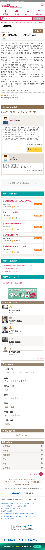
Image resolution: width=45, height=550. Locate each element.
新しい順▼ (4, 112)
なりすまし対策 (29, 516)
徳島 (12, 415)
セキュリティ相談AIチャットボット (10, 508)
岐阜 (6, 398)
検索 (38, 18)
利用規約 (32, 479)
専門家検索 (5, 14)
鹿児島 (7, 424)
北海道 (7, 372)
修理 (12, 283)
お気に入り (39, 14)
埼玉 (12, 381)
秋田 (26, 372)
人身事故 (22, 446)
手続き (22, 451)
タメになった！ (35, 149)
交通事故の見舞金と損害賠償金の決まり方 (18, 265)
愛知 (18, 398)
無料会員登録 (35, 482)
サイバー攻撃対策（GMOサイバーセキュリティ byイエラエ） (17, 513)
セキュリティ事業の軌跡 (7, 519)
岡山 (6, 415)
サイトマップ (25, 482)
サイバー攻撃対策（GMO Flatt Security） (12, 516)
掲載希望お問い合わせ (22, 484)
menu (42, 4)
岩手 (14, 372)
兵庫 (12, 407)
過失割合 (22, 468)
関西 (6, 403)
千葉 (18, 381)
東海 (6, 395)
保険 (22, 459)
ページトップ (34, 474)
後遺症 (18, 435)
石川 (6, 390)
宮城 (20, 372)
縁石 (20, 283)
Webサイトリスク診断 (20, 506)
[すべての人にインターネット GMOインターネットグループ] (19, 540)
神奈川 (25, 381)
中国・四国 (8, 412)
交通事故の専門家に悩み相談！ (22, 293)
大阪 (6, 407)
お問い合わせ (13, 479)
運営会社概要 (23, 479)
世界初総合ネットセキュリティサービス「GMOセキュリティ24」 (19, 503)
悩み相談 (16, 14)
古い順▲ (13, 112)
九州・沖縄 (8, 420)
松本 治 (13, 120)
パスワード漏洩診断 (6, 506)
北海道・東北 (9, 369)
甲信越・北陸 (9, 386)
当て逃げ (25, 435)
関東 (6, 378)
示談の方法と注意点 (10, 271)
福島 (32, 372)
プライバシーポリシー (12, 482)
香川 (18, 415)
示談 (22, 464)
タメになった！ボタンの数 (27, 112)
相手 (7, 283)
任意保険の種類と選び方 (12, 268)
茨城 (6, 381)
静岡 (12, 398)
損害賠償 (22, 455)
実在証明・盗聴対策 (6, 511)
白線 (16, 283)
